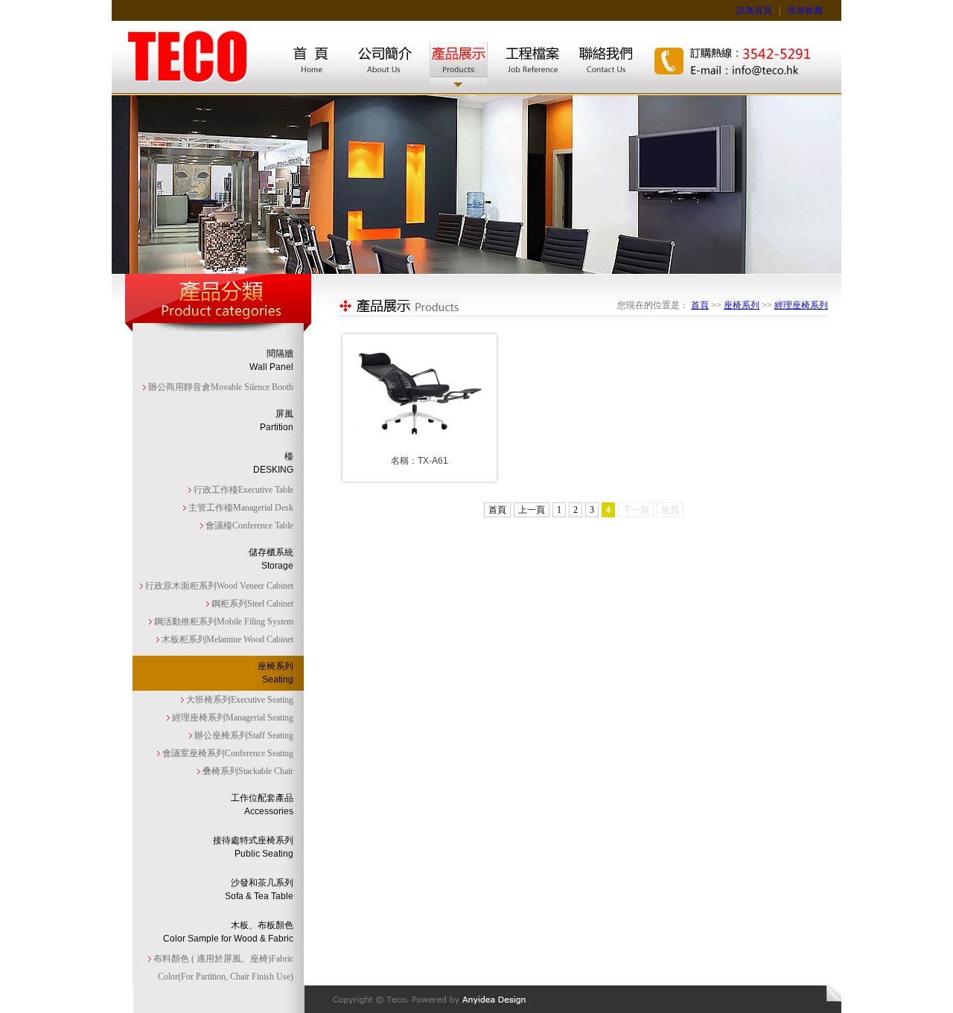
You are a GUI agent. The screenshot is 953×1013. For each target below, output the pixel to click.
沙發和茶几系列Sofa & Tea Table (259, 889)
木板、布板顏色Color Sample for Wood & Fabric (228, 932)
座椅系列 (741, 305)
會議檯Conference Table (248, 525)
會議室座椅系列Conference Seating (226, 753)
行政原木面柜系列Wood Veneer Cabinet (218, 586)
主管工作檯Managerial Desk (239, 507)
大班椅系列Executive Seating (238, 699)
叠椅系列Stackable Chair (246, 771)
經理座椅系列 (801, 305)
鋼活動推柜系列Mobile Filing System (222, 621)
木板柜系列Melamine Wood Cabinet (226, 639)
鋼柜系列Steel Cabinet (251, 603)
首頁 (700, 305)
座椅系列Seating (275, 673)
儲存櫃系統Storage (271, 559)
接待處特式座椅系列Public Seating (253, 847)
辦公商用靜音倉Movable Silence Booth (219, 387)
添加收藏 (805, 10)
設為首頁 (754, 10)
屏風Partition (276, 420)
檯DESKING (273, 463)
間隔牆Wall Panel (271, 360)
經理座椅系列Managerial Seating (231, 717)
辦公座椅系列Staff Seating (242, 735)
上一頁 (531, 510)
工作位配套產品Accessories (262, 805)
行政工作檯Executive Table (242, 490)
